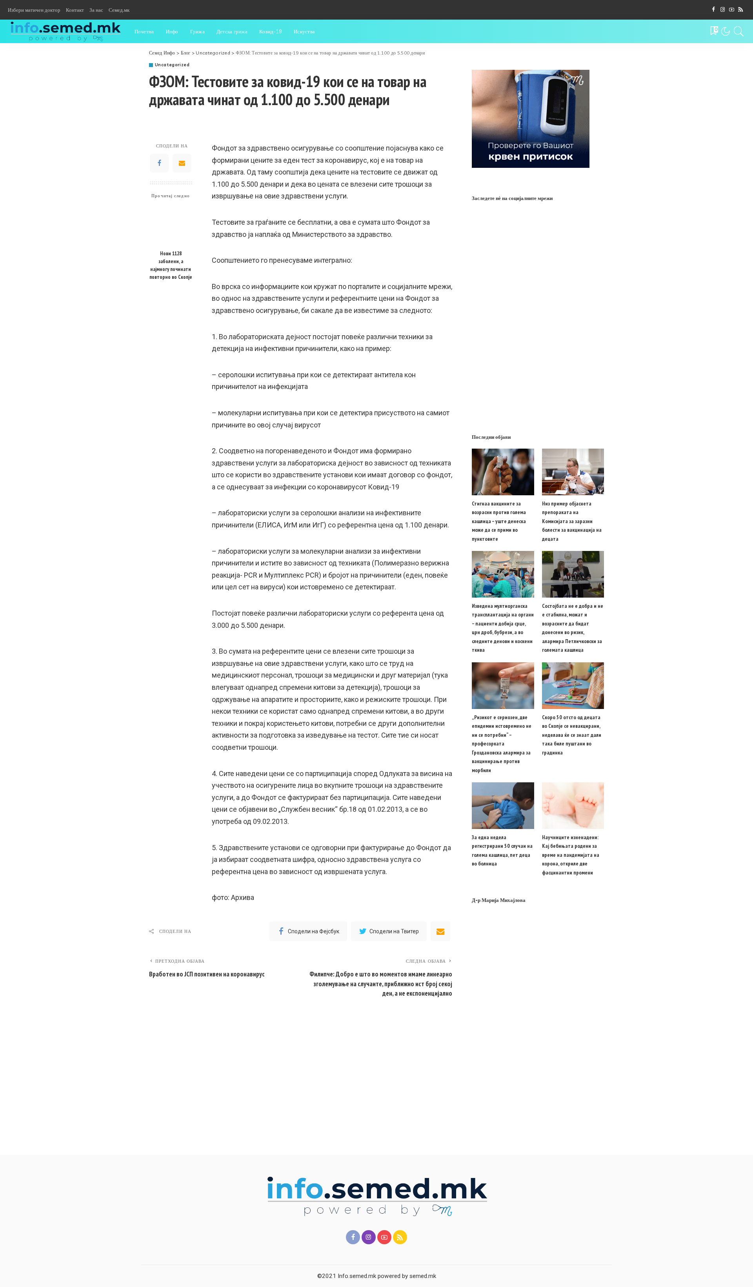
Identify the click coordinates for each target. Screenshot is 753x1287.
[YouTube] (731, 10)
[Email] (182, 163)
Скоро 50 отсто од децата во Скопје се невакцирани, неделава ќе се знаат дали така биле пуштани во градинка (571, 735)
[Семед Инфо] (65, 31)
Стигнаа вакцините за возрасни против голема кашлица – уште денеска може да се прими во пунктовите (499, 521)
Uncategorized (172, 65)
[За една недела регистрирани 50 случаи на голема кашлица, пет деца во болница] (503, 805)
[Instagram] (722, 10)
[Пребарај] (739, 31)
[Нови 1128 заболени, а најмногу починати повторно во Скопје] (170, 224)
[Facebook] (713, 10)
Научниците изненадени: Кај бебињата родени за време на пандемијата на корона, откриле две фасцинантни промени (570, 855)
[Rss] (740, 10)
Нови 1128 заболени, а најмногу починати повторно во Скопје (170, 264)
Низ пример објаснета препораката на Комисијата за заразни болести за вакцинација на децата (572, 521)
